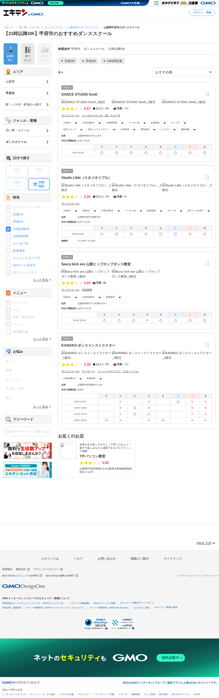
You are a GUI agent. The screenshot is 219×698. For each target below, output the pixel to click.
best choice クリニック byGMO (20, 575)
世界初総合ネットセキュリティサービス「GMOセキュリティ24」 (33, 603)
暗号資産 (163, 694)
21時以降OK (88, 123)
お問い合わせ (107, 558)
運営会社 (21, 569)
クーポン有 (134, 123)
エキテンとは (50, 558)
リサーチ (122, 694)
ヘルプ (78, 558)
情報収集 (135, 694)
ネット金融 (149, 694)
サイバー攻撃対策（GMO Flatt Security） (110, 607)
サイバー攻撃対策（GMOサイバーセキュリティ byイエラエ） (55, 607)
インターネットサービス (14, 694)
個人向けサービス (180, 694)
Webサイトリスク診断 (104, 603)
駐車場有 (155, 123)
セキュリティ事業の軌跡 (165, 607)
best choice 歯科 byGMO (60, 575)
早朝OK (86, 210)
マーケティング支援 (104, 694)
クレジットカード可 (26, 258)
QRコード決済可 (196, 210)
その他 (196, 694)
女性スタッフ (69, 129)
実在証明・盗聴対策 (11, 607)
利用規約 (7, 569)
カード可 (175, 123)
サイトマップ (173, 558)
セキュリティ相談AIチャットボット (137, 603)
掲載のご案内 (140, 558)
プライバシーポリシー (46, 569)
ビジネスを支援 (66, 694)
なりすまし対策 (141, 607)
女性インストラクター (98, 129)
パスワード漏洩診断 (79, 603)
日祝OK (67, 123)
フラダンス (20, 331)
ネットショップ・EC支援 (42, 694)
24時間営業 (111, 123)
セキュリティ (84, 694)
